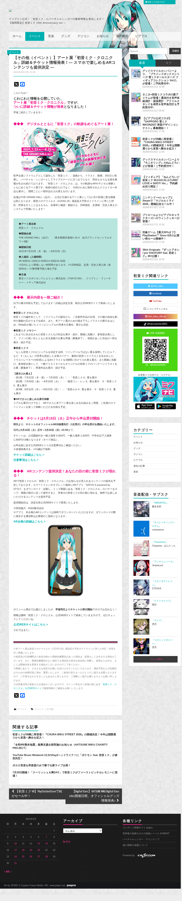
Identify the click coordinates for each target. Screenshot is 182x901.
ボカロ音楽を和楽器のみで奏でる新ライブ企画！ (42, 765)
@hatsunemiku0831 (156, 324)
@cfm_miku (156, 286)
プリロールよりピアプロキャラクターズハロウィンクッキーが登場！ (161, 218)
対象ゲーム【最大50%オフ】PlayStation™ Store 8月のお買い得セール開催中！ (160, 235)
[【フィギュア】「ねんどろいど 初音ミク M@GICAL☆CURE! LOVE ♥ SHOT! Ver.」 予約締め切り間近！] (136, 179)
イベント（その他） (45, 709)
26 (31, 856)
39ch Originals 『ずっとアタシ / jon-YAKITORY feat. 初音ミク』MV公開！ (161, 253)
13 (38, 843)
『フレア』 (157, 620)
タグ (169, 63)
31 (15, 863)
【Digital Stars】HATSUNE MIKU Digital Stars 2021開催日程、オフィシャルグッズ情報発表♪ (94, 796)
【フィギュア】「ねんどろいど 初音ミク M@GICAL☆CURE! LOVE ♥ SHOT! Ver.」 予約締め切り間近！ (161, 181)
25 (23, 856)
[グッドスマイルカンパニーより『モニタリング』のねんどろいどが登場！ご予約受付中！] (136, 162)
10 (15, 843)
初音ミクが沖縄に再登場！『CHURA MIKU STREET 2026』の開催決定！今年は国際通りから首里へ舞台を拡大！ (161, 143)
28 (46, 856)
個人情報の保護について (135, 845)
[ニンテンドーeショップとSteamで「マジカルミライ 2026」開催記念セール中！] (136, 200)
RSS (67, 842)
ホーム (17, 36)
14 (46, 843)
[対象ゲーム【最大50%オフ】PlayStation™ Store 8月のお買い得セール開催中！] (136, 235)
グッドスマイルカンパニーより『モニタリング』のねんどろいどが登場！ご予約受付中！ (161, 162)
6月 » (9, 871)
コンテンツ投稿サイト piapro (138, 827)
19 (31, 850)
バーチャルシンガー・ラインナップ (141, 839)
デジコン (83, 36)
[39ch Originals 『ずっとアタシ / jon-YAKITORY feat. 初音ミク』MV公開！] (136, 252)
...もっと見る (155, 659)
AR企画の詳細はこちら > (29, 521)
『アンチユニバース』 (163, 561)
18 (23, 850)
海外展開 (122, 36)
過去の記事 (139, 466)
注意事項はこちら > (26, 459)
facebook (156, 293)
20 (38, 850)
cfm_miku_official (156, 316)
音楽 (51, 36)
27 (38, 856)
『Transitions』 (160, 542)
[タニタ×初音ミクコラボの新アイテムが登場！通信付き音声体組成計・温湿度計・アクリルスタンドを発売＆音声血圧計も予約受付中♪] (136, 97)
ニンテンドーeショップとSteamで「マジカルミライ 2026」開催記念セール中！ (158, 200)
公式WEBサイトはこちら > (31, 624)
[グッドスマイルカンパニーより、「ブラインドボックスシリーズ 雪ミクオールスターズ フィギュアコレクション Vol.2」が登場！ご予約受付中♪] (136, 73)
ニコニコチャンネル (157, 309)
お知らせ (103, 36)
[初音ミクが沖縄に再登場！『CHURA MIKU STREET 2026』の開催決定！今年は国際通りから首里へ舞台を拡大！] (136, 141)
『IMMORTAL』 (160, 503)
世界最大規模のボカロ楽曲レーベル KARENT (146, 833)
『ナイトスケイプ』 (162, 601)
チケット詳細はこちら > (29, 454)
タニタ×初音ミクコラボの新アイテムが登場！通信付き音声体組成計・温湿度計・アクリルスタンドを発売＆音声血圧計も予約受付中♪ (161, 101)
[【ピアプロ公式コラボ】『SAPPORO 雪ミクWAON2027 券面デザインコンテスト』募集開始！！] (136, 121)
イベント (35, 36)
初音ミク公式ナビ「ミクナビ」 (156, 375)
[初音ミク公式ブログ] (43, 10)
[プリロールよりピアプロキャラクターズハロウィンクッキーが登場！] (136, 217)
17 (15, 850)
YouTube (157, 301)
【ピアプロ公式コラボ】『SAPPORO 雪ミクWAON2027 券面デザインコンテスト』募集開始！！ (160, 123)
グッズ (65, 36)
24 (15, 856)
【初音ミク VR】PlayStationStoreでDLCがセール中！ (37, 794)
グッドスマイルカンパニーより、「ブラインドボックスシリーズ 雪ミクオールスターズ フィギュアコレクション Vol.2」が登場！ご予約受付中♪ (161, 77)
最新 (142, 63)
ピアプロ (141, 36)
